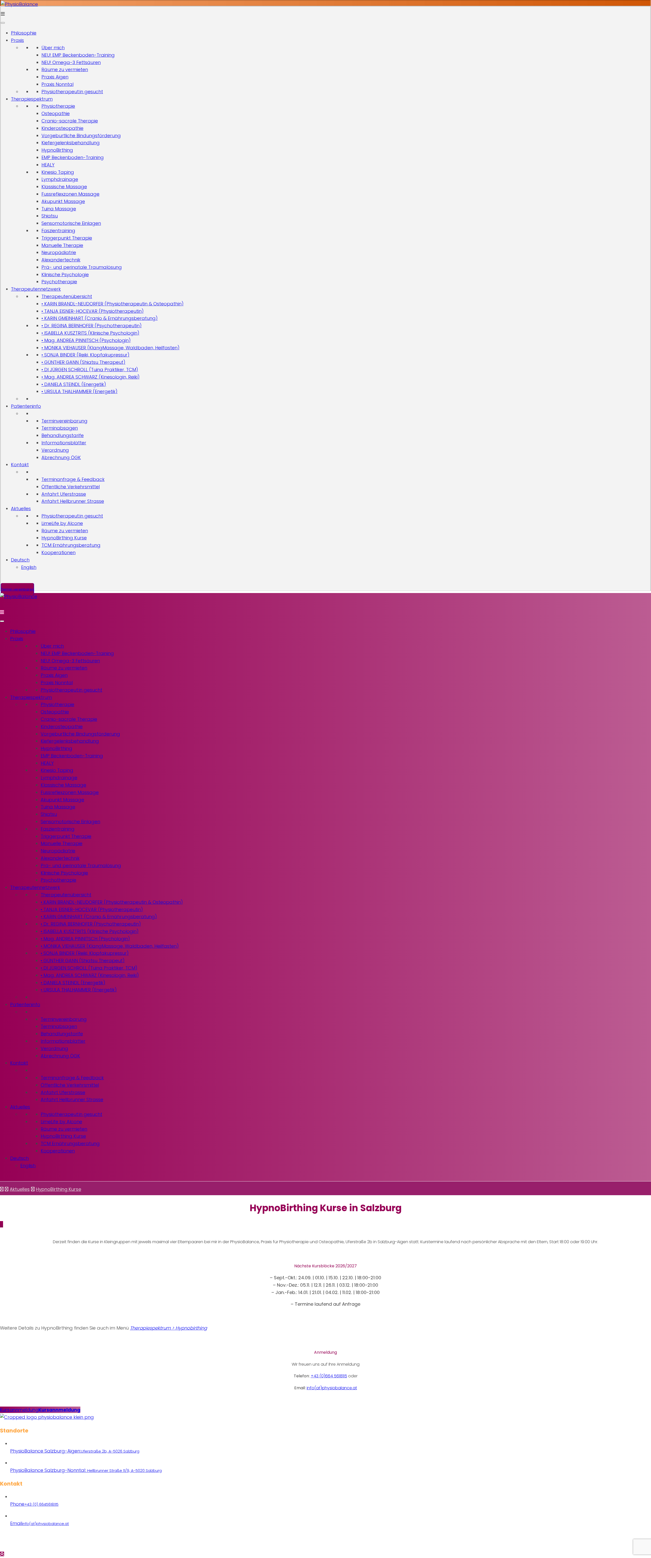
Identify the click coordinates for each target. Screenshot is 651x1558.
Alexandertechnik (60, 260)
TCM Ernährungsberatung (70, 545)
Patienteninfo (26, 406)
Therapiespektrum (32, 99)
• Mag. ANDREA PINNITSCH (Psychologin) (86, 340)
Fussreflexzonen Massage (70, 194)
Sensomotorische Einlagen (71, 223)
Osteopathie (55, 113)
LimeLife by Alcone (62, 523)
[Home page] (2, 1189)
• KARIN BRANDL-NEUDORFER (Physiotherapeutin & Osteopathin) (112, 304)
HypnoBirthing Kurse (64, 538)
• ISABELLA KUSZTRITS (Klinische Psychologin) (90, 333)
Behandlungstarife (62, 435)
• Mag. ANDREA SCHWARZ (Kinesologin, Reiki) (90, 377)
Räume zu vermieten (64, 69)
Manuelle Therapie (62, 245)
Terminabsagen (59, 428)
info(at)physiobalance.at (332, 1388)
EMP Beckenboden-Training (72, 157)
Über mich (53, 47)
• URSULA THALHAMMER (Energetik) (79, 391)
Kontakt (20, 464)
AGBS (382, 1542)
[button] (40, 1410)
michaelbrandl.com (313, 1542)
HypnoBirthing (57, 150)
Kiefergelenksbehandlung (70, 142)
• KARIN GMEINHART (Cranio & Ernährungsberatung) (99, 318)
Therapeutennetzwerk (36, 289)
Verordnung (55, 450)
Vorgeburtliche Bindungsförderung (81, 135)
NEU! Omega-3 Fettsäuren (71, 62)
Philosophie (23, 33)
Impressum (365, 1542)
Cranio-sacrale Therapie (69, 121)
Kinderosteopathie (62, 128)
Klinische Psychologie (65, 274)
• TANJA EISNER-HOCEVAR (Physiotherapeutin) (92, 311)
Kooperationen (58, 552)
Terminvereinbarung (64, 421)
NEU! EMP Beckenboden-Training (78, 55)
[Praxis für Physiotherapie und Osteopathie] (19, 4)
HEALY (47, 165)
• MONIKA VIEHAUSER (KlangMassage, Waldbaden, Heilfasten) (110, 348)
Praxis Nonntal (57, 84)
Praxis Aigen (54, 77)
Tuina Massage (58, 209)
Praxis (17, 40)
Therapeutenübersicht (66, 296)
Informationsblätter (63, 443)
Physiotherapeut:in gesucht (72, 91)
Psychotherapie (59, 281)
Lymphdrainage (59, 179)
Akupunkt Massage (63, 201)
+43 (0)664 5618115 (329, 1376)
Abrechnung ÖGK (61, 457)
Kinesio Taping (57, 172)
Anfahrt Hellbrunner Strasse (72, 501)
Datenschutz (343, 1542)
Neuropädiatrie (58, 252)
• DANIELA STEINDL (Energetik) (73, 384)
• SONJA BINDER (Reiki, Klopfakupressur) (85, 355)
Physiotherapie (58, 106)
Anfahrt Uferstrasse (63, 494)
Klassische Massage (64, 186)
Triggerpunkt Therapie (66, 238)
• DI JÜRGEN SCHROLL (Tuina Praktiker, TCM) (89, 369)
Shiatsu (49, 216)
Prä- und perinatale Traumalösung (81, 267)
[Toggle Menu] (3, 23)
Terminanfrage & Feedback (73, 479)
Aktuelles (21, 508)
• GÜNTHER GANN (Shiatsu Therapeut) (83, 362)
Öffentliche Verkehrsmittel (70, 487)
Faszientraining (58, 230)
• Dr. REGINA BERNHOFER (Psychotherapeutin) (91, 325)
